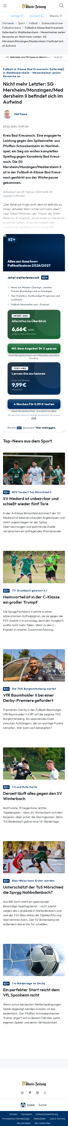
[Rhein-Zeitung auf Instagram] (37, 1093)
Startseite (8, 23)
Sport (21, 23)
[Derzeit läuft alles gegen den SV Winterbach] (34, 763)
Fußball (33, 23)
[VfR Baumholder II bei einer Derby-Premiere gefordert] (34, 665)
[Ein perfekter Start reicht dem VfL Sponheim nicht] (34, 960)
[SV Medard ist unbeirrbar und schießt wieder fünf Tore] (34, 468)
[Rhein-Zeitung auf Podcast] (45, 1093)
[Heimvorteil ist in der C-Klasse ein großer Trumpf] (34, 567)
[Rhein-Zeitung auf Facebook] (30, 1093)
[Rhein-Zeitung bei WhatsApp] (22, 1093)
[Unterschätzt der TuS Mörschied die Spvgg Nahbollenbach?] (34, 857)
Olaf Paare (20, 114)
